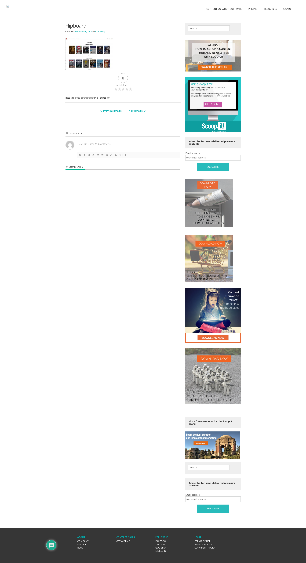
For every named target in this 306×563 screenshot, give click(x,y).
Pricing (252, 8)
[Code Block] (111, 155)
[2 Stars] (84, 98)
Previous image (112, 110)
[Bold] (80, 155)
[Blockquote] (107, 155)
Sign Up (287, 8)
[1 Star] (82, 98)
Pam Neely (100, 31)
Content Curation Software (224, 8)
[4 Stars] (89, 98)
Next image (136, 110)
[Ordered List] (98, 155)
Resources (270, 8)
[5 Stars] (92, 98)
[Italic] (84, 155)
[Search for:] (209, 28)
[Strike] (93, 155)
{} (120, 155)
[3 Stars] (87, 98)
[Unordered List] (102, 155)
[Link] (115, 155)
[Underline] (89, 155)
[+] (124, 155)
